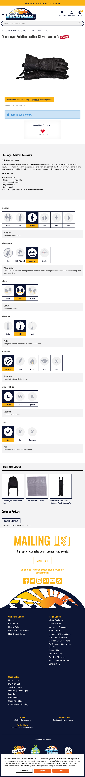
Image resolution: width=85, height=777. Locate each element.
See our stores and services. (22, 728)
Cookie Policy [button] (27, 765)
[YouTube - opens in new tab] (52, 581)
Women (20, 31)
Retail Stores (55, 623)
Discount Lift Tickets (58, 637)
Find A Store (62, 15)
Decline (42, 770)
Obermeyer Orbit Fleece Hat (12, 502)
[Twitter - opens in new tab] (32, 581)
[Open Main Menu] (3, 13)
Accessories (28, 31)
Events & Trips (55, 654)
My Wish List (14, 684)
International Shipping (18, 704)
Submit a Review (11, 521)
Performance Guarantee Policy (60, 645)
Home (4, 31)
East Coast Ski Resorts (59, 660)
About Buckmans (56, 620)
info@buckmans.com (22, 720)
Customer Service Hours (63, 720)
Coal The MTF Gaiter (35, 501)
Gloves (48, 31)
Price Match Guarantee (18, 630)
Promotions (13, 697)
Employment (54, 664)
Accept (61, 770)
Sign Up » (43, 561)
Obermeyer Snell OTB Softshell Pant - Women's (60, 502)
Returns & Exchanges (18, 691)
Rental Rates (55, 630)
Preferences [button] (71, 765)
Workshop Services (58, 627)
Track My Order (15, 687)
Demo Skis (54, 650)
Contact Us (13, 623)
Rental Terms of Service (60, 634)
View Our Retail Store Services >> (42, 3)
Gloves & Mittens (38, 31)
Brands (11, 694)
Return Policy (14, 627)
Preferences (24, 770)
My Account (71, 15)
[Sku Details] (24, 105)
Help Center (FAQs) (17, 634)
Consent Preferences (42, 740)
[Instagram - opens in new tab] (39, 581)
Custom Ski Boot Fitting (59, 641)
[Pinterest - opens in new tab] (46, 581)
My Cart (80, 13)
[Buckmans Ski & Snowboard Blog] (51, 750)
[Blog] (59, 581)
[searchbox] (79, 23)
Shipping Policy (15, 701)
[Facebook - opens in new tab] (26, 581)
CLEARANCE (11, 31)
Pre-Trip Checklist (57, 657)
